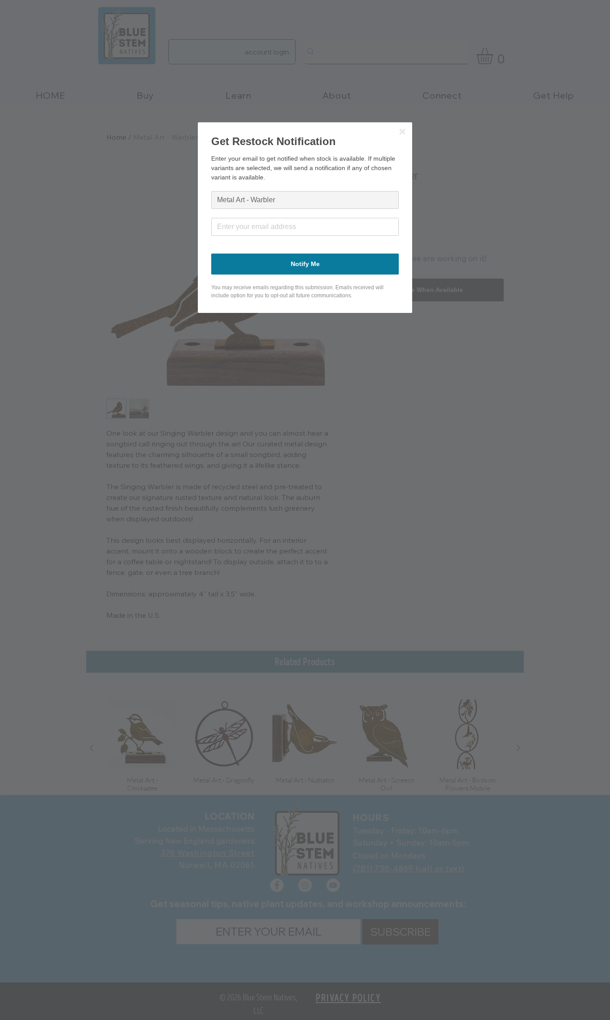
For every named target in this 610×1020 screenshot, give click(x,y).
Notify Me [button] (305, 263)
